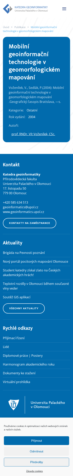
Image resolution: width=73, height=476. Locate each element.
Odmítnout (36, 451)
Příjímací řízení (14, 338)
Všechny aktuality (24, 308)
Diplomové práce (15, 355)
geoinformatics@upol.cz (20, 207)
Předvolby (36, 462)
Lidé (6, 347)
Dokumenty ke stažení (19, 373)
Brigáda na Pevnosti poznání (24, 253)
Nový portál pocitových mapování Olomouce (35, 261)
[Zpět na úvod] (25, 9)
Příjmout (36, 440)
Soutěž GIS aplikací (16, 297)
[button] (64, 9)
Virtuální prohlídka (16, 382)
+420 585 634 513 (15, 202)
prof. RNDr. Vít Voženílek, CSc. (33, 134)
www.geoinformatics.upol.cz (23, 212)
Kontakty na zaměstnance (29, 223)
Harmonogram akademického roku (29, 364)
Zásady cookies (34, 471)
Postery (37, 355)
